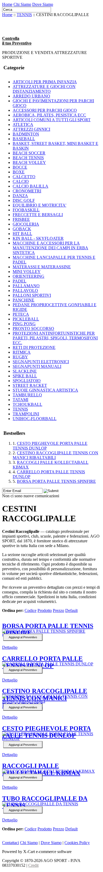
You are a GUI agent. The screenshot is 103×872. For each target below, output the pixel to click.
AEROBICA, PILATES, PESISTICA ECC (49, 115)
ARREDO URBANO (31, 96)
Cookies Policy (77, 842)
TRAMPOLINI (26, 414)
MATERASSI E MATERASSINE (42, 267)
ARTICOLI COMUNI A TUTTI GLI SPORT (52, 120)
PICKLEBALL (26, 319)
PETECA (21, 314)
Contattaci (10, 842)
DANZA (20, 195)
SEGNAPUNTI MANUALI (37, 366)
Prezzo (58, 610)
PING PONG (24, 323)
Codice (30, 610)
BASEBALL (24, 139)
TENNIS (24, 14)
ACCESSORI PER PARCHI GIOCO (45, 110)
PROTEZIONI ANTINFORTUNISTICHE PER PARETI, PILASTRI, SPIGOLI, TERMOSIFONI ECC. (55, 338)
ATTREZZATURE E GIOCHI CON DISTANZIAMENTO (44, 89)
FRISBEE (21, 219)
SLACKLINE (25, 371)
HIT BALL (22, 233)
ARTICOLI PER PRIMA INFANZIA (45, 82)
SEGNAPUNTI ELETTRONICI (41, 361)
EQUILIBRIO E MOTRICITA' (39, 205)
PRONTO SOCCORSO (33, 328)
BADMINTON (26, 134)
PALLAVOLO (25, 290)
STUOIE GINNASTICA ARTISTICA (45, 390)
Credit (33, 865)
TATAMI (20, 399)
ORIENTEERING (28, 276)
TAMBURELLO (27, 395)
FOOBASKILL (26, 210)
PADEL (19, 281)
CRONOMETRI (27, 191)
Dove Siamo (42, 4)
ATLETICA (23, 124)
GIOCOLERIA (26, 224)
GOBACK (22, 229)
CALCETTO (24, 176)
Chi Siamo (22, 4)
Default (71, 610)
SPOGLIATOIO (27, 380)
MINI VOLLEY (27, 271)
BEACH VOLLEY (29, 162)
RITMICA (22, 352)
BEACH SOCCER (29, 153)
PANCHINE (23, 300)
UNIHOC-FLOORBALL (35, 418)
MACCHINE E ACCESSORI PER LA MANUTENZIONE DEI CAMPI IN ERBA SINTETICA (50, 248)
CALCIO (21, 181)
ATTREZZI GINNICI (31, 129)
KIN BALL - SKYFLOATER (38, 238)
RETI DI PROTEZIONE (34, 347)
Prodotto (45, 610)
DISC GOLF (24, 200)
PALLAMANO (26, 286)
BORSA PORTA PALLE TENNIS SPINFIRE (56, 481)
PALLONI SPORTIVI (32, 295)
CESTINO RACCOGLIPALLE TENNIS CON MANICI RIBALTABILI (55, 455)
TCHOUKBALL (27, 404)
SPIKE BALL (25, 376)
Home (7, 4)
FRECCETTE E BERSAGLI (38, 214)
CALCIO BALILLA (30, 186)
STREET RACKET (30, 385)
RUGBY (20, 357)
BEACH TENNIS (28, 157)
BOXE (19, 172)
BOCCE (20, 167)
